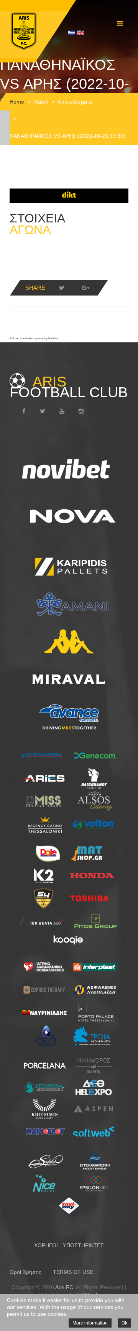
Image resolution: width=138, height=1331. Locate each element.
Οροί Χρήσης (25, 1272)
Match (40, 102)
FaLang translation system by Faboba (34, 338)
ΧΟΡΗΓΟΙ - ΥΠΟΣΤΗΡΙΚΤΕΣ (69, 1245)
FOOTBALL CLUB (69, 387)
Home (17, 102)
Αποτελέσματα (75, 102)
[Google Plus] (85, 288)
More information (90, 1323)
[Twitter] (61, 288)
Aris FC (64, 1287)
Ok (124, 1323)
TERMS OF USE (73, 1272)
